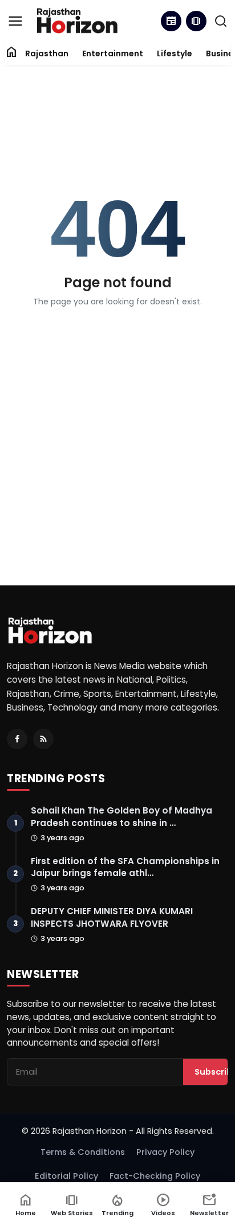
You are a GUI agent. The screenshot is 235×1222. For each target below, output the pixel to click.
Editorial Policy (66, 1176)
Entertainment (112, 53)
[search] (220, 21)
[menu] (15, 21)
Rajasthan (46, 53)
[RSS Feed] (43, 739)
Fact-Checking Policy (155, 1176)
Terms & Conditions (82, 1152)
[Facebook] (17, 739)
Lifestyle (174, 53)
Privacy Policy (165, 1152)
